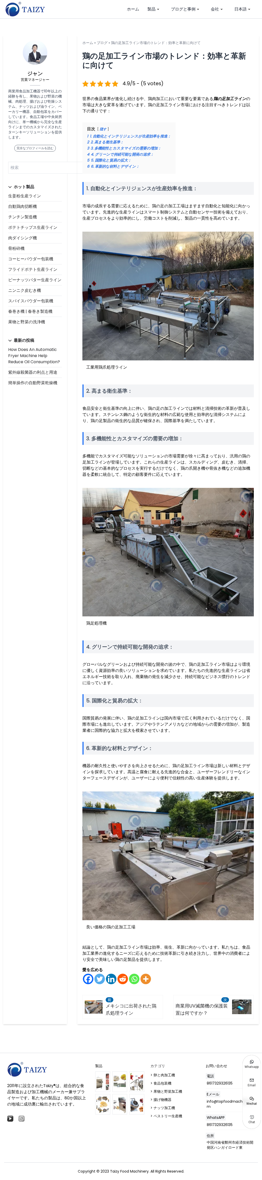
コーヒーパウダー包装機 (30, 259)
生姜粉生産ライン (24, 196)
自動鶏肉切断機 (22, 206)
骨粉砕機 (16, 248)
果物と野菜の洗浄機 (26, 322)
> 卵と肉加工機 (162, 1075)
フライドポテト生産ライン (32, 269)
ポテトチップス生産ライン (32, 227)
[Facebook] (88, 979)
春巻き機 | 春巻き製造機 (30, 311)
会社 (215, 9)
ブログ (102, 42)
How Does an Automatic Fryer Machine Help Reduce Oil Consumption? (34, 356)
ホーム (133, 9)
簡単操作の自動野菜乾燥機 (32, 383)
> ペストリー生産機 (166, 1116)
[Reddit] (122, 979)
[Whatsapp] (134, 979)
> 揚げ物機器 (160, 1099)
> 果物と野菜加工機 (166, 1091)
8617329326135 (220, 1083)
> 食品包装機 (160, 1083)
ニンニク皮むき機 (24, 290)
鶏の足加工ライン (229, 99)
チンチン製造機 (22, 217)
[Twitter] (99, 979)
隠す (103, 129)
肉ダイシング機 (22, 238)
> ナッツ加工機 (162, 1107)
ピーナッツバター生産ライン (34, 280)
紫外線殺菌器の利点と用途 (32, 372)
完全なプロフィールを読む (35, 148)
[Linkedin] (111, 979)
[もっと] (145, 979)
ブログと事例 (183, 9)
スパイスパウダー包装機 (30, 301)
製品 (151, 9)
